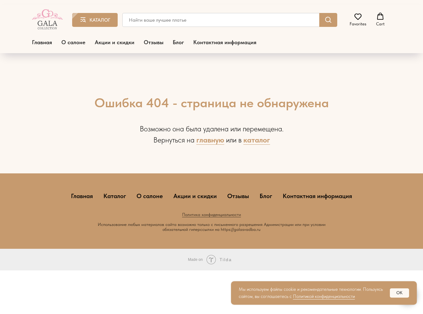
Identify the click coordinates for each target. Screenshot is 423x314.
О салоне (73, 42)
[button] (358, 19)
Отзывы (154, 42)
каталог (256, 139)
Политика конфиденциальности (211, 214)
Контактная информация (224, 42)
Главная (42, 42)
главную (210, 139)
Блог (178, 42)
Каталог (114, 196)
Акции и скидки (114, 42)
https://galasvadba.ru (240, 229)
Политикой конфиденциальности (324, 296)
